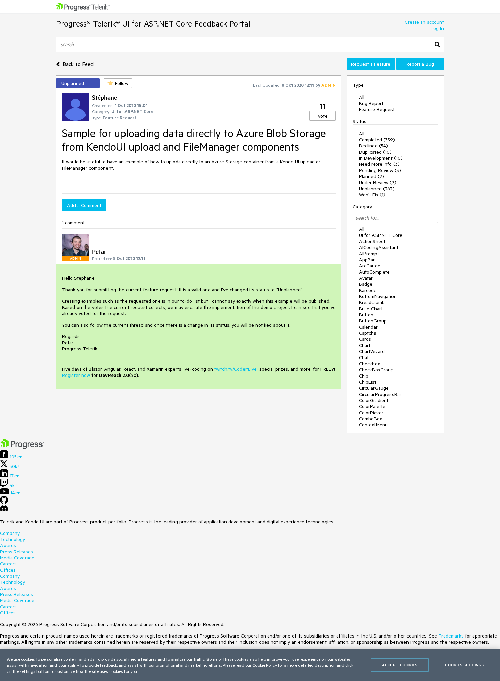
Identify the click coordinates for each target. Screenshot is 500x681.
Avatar (366, 278)
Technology (12, 539)
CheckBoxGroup (376, 370)
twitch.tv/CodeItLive (235, 369)
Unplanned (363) (377, 189)
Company (10, 533)
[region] (250, 665)
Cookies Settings (464, 664)
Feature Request (377, 109)
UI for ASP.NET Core (380, 235)
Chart (364, 345)
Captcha (367, 333)
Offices (8, 570)
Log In (437, 28)
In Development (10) (381, 158)
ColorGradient (373, 400)
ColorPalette (372, 406)
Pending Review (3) (380, 170)
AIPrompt (369, 253)
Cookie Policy (264, 665)
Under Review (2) (377, 182)
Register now (76, 375)
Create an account (424, 22)
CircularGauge (374, 388)
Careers (8, 564)
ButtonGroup (373, 321)
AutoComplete (374, 272)
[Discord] (4, 510)
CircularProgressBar (380, 394)
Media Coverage (17, 558)
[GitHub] (4, 502)
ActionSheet (372, 241)
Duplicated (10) (375, 152)
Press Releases (16, 551)
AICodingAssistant (378, 247)
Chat (364, 357)
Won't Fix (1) (372, 195)
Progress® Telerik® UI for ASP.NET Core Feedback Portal (153, 24)
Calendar (368, 327)
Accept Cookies (399, 664)
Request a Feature (370, 64)
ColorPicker (371, 412)
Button (366, 315)
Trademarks (451, 636)
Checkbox (369, 364)
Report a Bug (420, 64)
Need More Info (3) (379, 164)
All (361, 97)
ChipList (367, 382)
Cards (365, 339)
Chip (363, 376)
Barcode (368, 290)
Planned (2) (371, 176)
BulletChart (371, 308)
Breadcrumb (372, 302)
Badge (365, 284)
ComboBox (370, 419)
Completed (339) (377, 140)
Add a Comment (84, 205)
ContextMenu (373, 425)
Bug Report (371, 103)
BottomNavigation (378, 296)
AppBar (367, 260)
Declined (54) (373, 146)
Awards (8, 545)
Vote (323, 116)
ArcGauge (369, 266)
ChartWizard (372, 351)
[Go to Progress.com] (22, 447)
